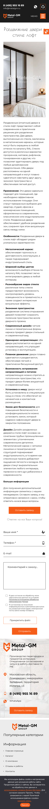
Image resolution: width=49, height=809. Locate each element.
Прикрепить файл (20, 620)
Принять (25, 805)
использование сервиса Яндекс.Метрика (22, 790)
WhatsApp (15, 701)
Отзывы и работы (14, 766)
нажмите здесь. (24, 801)
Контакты (10, 771)
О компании (11, 761)
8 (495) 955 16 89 (13, 5)
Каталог (9, 756)
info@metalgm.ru (11, 8)
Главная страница (14, 751)
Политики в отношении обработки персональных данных (24, 600)
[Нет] (45, 792)
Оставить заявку (24, 510)
